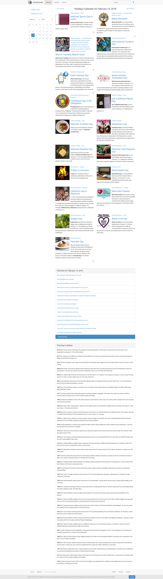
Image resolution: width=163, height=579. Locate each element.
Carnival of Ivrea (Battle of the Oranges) (68, 320)
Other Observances (75, 187)
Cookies (128, 572)
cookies (34, 577)
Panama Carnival (62, 316)
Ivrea (83, 320)
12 (30, 35)
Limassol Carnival (62, 308)
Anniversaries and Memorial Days (79, 95)
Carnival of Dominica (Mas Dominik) (67, 291)
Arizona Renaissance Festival (65, 324)
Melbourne (65, 279)
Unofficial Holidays (117, 95)
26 (30, 42)
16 (44, 35)
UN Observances (116, 167)
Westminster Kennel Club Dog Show (67, 287)
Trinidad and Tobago (90, 295)
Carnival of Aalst (62, 304)
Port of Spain (79, 295)
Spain (94, 328)
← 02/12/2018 (59, 8)
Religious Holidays (117, 13)
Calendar (48, 2)
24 (47, 38)
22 (40, 38)
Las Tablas (73, 332)
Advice (64, 2)
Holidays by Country (37, 13)
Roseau (81, 291)
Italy (86, 320)
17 (47, 35)
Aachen (70, 312)
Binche (71, 300)
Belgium (76, 300)
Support (39, 572)
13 (33, 35)
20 (33, 38)
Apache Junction (80, 324)
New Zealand (75, 283)
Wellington (67, 283)
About (32, 572)
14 (37, 35)
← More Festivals (62, 337)
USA (86, 287)
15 (40, 35)
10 (47, 31)
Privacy (121, 572)
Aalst (69, 304)
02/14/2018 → (130, 8)
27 (33, 42)
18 (51, 35)
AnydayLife (53, 572)
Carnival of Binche (62, 300)
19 (30, 38)
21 (37, 38)
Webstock (60, 283)
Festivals (56, 2)
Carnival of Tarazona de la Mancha (67, 328)
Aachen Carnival (61, 312)
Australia (71, 279)
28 (37, 42)
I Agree (132, 577)
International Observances (119, 38)
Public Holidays (74, 13)
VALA (58, 279)
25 (51, 38)
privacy (73, 577)
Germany (75, 312)
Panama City (72, 316)
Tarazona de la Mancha (85, 328)
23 (44, 38)
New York (82, 287)
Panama (79, 316)
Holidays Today (35, 9)
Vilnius (73, 275)
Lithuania (78, 275)
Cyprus (77, 308)
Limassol (71, 308)
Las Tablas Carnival (62, 332)
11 (51, 31)
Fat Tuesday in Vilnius (63, 275)
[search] (133, 2)
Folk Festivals (74, 167)
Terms (114, 572)
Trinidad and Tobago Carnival (65, 295)
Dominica (87, 291)
